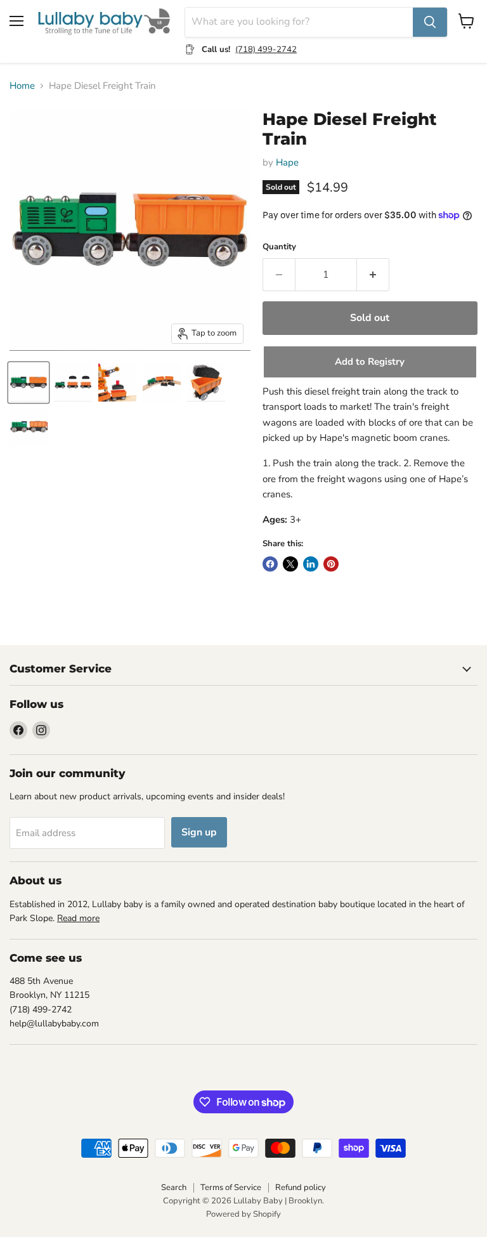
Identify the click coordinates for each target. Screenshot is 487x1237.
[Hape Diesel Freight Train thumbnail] (28, 382)
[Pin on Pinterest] (331, 564)
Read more (78, 918)
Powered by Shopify (243, 1214)
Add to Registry (370, 361)
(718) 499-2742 (266, 49)
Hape (287, 162)
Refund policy (300, 1187)
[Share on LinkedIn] (310, 564)
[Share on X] (290, 564)
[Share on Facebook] (270, 564)
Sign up (199, 832)
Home (22, 86)
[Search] (430, 22)
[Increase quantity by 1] (373, 274)
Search (173, 1187)
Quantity (279, 247)
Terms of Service (230, 1187)
